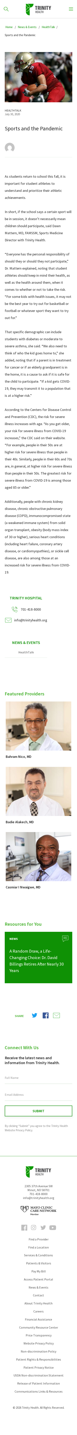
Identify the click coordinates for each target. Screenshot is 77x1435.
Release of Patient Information (38, 1383)
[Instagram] (33, 1231)
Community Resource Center (38, 1327)
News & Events (26, 642)
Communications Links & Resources (39, 1391)
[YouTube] (52, 1231)
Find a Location (38, 1247)
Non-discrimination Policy (38, 1351)
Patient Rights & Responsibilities (38, 1359)
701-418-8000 (38, 1194)
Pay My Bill (38, 1271)
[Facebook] (24, 1231)
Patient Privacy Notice (38, 1367)
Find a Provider (39, 1239)
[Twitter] (43, 1231)
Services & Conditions (38, 1255)
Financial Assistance (38, 1319)
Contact (38, 1295)
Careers (38, 1311)
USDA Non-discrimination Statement (38, 1375)
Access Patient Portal (38, 1279)
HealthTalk (26, 652)
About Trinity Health (38, 1303)
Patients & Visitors (38, 1263)
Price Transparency (39, 1335)
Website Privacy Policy (38, 1343)
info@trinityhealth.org (30, 620)
